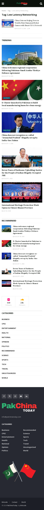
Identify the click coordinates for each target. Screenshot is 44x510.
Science (7, 98)
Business (6, 319)
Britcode (5, 502)
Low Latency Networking (20, 11)
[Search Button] (41, 3)
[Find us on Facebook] (4, 396)
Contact (14, 502)
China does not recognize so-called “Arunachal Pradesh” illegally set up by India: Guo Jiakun (20, 138)
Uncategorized (9, 373)
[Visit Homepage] (22, 3)
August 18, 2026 (8, 76)
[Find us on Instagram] (15, 396)
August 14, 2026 (8, 108)
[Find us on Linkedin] (26, 396)
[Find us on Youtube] (21, 396)
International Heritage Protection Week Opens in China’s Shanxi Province (27, 283)
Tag (9, 11)
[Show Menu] (3, 3)
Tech (4, 364)
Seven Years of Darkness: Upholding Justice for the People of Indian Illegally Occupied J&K (22, 173)
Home (4, 11)
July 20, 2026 (7, 211)
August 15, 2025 (21, 28)
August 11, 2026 (8, 143)
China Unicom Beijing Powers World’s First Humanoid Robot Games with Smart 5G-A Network (28, 23)
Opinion (5, 342)
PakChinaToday (12, 505)
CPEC (4, 324)
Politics (7, 130)
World (5, 378)
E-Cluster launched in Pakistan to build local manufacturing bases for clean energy (27, 243)
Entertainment (9, 328)
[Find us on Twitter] (9, 396)
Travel (6, 200)
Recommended (8, 351)
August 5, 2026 (8, 178)
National (7, 63)
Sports (5, 360)
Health (5, 333)
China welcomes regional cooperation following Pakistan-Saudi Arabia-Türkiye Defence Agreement (21, 70)
